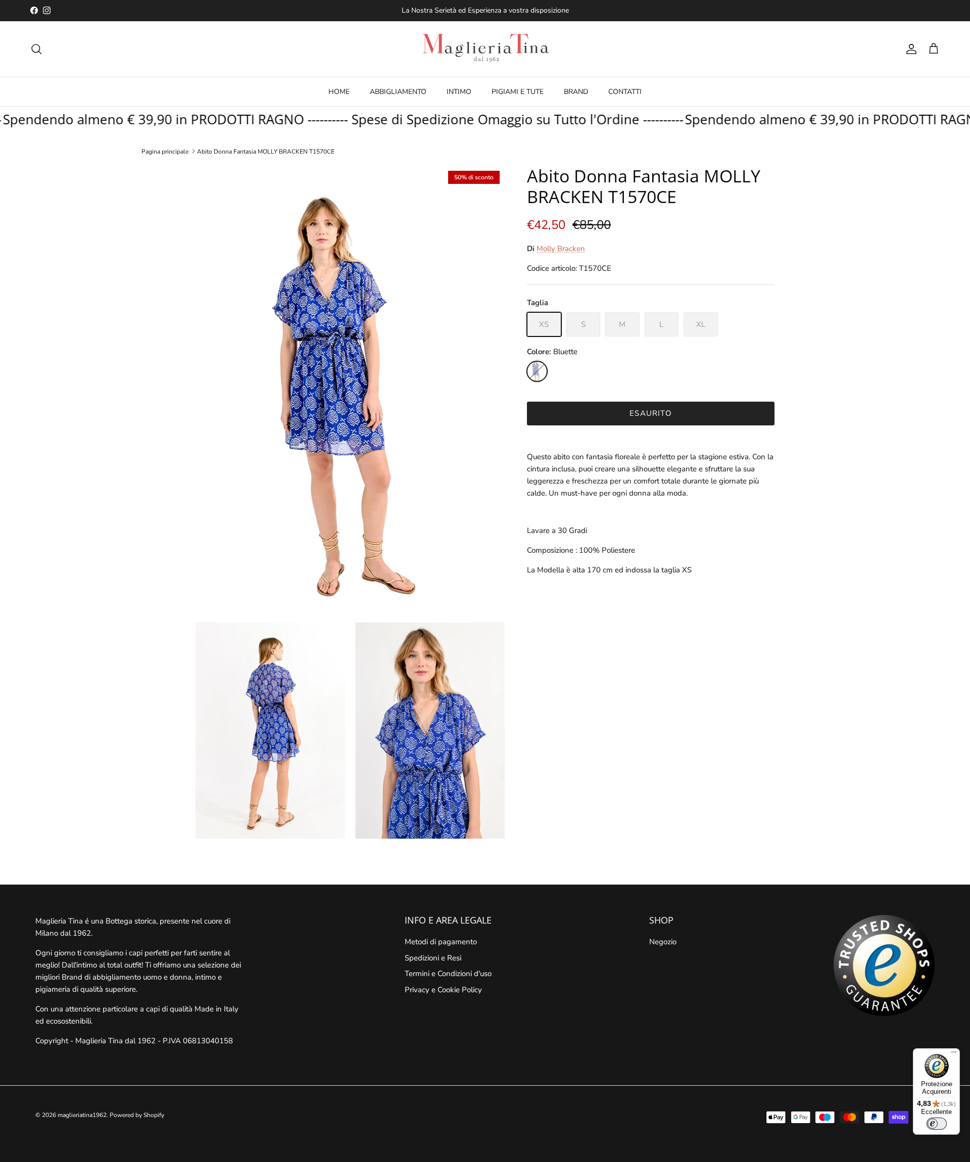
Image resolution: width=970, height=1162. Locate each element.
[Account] (909, 49)
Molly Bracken (561, 249)
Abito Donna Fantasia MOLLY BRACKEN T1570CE (265, 151)
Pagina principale (164, 151)
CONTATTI (625, 91)
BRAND (576, 91)
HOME (339, 91)
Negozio (662, 942)
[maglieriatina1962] (485, 49)
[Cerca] (36, 49)
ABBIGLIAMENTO (398, 91)
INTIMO (459, 91)
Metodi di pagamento (441, 942)
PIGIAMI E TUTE (518, 91)
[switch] (937, 1124)
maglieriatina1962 (82, 1115)
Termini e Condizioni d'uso (448, 974)
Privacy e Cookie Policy (443, 990)
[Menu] (954, 1054)
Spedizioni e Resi (433, 958)
